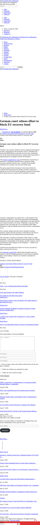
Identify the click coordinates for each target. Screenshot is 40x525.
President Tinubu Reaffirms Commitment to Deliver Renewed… (19, 492)
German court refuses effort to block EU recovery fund (16, 264)
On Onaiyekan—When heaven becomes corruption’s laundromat (19, 514)
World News (3, 129)
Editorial (6, 54)
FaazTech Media (15, 520)
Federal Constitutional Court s (11, 160)
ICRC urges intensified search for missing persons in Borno (17, 390)
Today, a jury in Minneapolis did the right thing (14, 286)
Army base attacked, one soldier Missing (12, 292)
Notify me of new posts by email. (12, 372)
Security (6, 55)
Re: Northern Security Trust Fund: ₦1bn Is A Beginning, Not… (18, 501)
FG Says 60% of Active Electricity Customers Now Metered (17, 405)
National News (8, 43)
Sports (5, 59)
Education (7, 50)
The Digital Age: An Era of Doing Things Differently (16, 507)
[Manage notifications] (35, 520)
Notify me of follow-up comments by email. (15, 369)
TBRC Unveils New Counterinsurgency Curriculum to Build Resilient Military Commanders (18, 383)
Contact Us (7, 34)
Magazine (6, 32)
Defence (6, 48)
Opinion (6, 52)
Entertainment (8, 60)
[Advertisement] (20, 91)
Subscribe (5, 430)
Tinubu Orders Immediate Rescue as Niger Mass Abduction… (18, 463)
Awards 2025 (8, 57)
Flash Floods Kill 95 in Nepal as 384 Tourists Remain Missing (18, 411)
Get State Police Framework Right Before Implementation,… (18, 479)
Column (6, 64)
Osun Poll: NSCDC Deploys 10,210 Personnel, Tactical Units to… (19, 469)
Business (6, 45)
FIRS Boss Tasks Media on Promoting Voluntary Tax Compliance (19, 485)
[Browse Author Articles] (3, 275)
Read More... (4, 439)
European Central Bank (10, 252)
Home (5, 42)
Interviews (7, 30)
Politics (6, 47)
